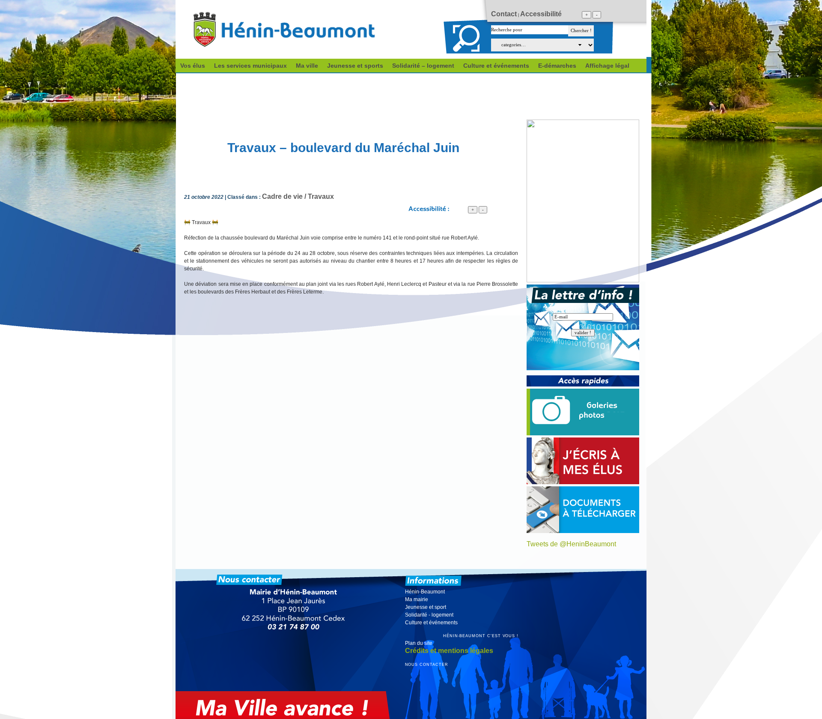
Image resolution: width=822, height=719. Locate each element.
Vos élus (192, 65)
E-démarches (557, 65)
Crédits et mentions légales (449, 650)
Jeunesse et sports (355, 65)
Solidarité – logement (423, 65)
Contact (504, 14)
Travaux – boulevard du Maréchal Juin (343, 147)
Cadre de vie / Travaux (298, 196)
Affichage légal (607, 65)
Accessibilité (541, 14)
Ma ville (307, 65)
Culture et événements (496, 65)
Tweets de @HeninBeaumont (571, 544)
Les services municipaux (250, 65)
